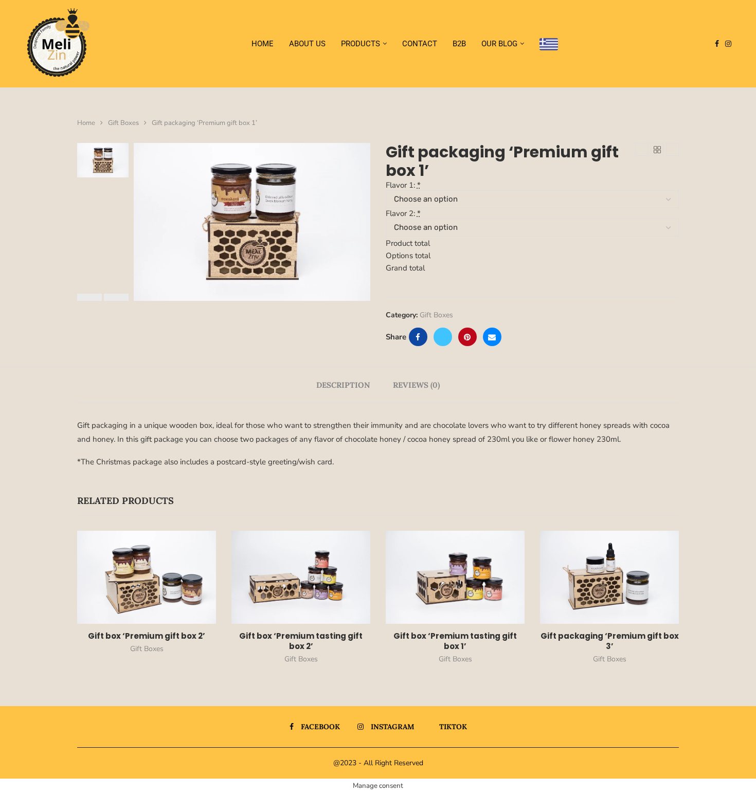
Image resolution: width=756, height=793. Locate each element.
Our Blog (499, 43)
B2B (459, 43)
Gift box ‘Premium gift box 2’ (146, 635)
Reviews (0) (416, 385)
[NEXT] (116, 297)
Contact (419, 43)
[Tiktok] (737, 44)
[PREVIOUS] (89, 297)
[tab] (343, 384)
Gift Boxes (123, 123)
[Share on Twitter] (443, 337)
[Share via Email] (492, 337)
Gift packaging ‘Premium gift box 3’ (610, 641)
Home (262, 43)
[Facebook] (716, 44)
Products (360, 43)
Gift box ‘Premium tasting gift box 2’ (301, 641)
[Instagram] (728, 44)
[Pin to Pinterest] (467, 337)
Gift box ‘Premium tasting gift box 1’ (455, 641)
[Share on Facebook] (418, 337)
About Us (307, 43)
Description (343, 385)
